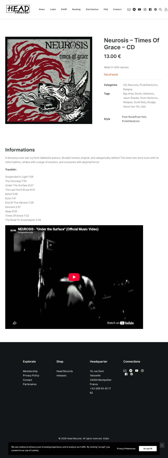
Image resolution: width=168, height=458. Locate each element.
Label (53, 9)
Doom (138, 93)
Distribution (92, 9)
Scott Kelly (140, 102)
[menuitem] (42, 9)
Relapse (128, 89)
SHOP (64, 9)
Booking (76, 9)
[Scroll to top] (161, 445)
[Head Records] (18, 9)
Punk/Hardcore (148, 84)
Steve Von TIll (131, 106)
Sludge (151, 102)
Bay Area (128, 93)
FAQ (106, 9)
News (42, 9)
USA (143, 106)
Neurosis (133, 84)
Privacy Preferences (126, 448)
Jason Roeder (131, 97)
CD (125, 84)
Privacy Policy (31, 375)
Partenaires (30, 384)
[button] (129, 9)
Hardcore (148, 93)
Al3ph (106, 438)
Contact (117, 9)
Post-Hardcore (149, 97)
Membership (30, 371)
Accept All (147, 448)
